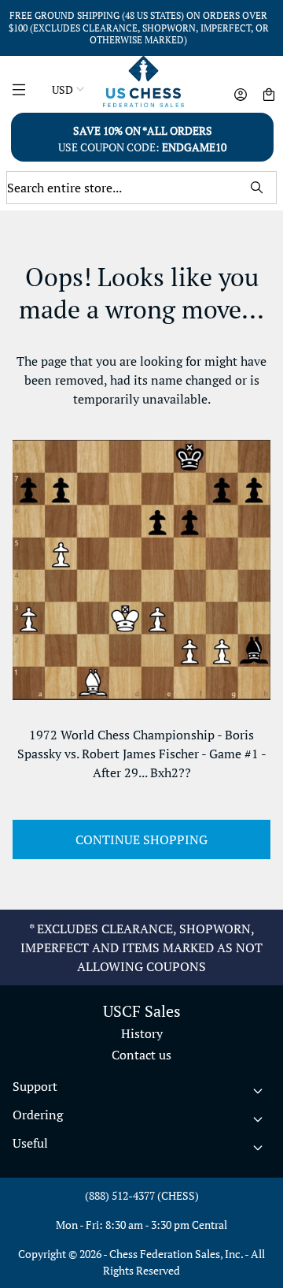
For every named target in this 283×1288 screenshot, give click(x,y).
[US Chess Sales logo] (143, 81)
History (142, 1033)
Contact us (141, 1054)
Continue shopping (141, 839)
